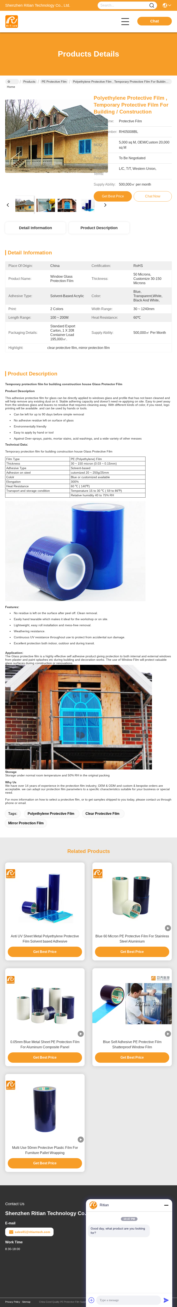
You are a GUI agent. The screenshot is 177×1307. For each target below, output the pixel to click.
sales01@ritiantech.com (32, 1232)
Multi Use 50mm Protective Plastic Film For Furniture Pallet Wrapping (45, 1150)
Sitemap (26, 1302)
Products (29, 81)
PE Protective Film (54, 81)
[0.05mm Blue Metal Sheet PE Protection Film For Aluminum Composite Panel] (45, 1002)
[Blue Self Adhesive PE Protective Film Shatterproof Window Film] (132, 1002)
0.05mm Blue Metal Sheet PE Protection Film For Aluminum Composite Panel (44, 1044)
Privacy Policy (12, 1302)
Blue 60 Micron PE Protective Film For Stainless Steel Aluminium (132, 938)
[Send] (166, 1300)
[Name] (151, 5)
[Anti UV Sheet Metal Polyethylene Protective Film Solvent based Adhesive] (45, 896)
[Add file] (91, 1300)
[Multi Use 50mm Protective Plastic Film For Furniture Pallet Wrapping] (45, 1108)
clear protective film (102, 813)
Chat (154, 21)
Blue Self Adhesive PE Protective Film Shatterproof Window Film (132, 1044)
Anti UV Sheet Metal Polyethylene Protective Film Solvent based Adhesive (45, 938)
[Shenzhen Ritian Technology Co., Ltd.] (29, 21)
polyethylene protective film (51, 813)
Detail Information (35, 228)
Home (12, 81)
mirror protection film (26, 823)
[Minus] (166, 1205)
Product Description (99, 228)
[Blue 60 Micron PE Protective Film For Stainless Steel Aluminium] (132, 896)
